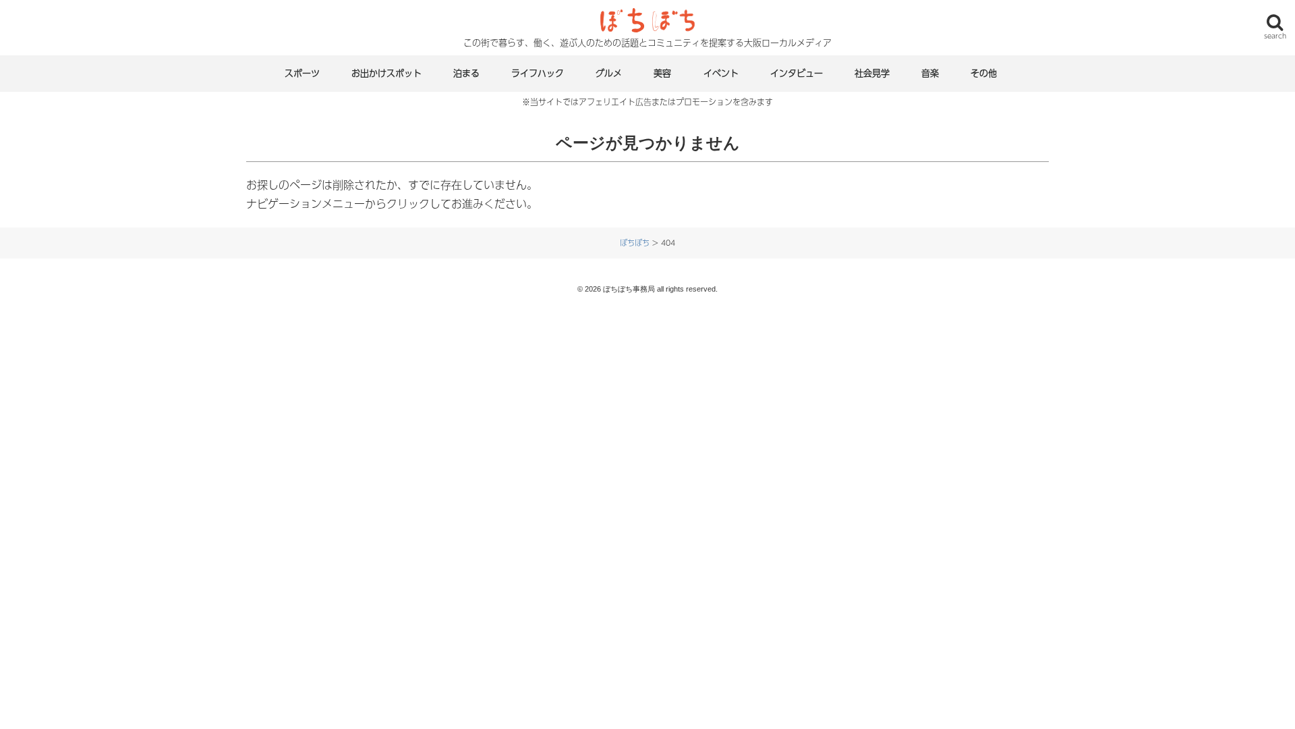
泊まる (466, 73)
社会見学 (872, 73)
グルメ (609, 73)
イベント (721, 73)
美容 (662, 73)
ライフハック (537, 73)
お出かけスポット (386, 73)
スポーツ (302, 73)
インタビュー (796, 73)
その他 (984, 73)
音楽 (930, 73)
